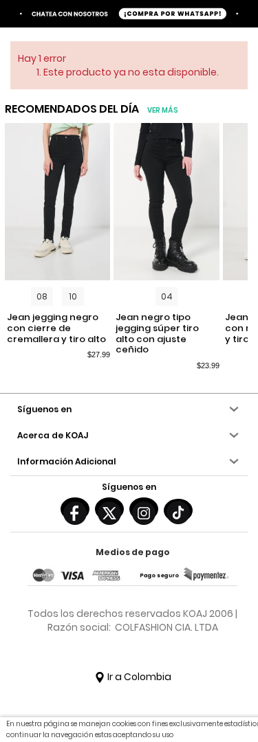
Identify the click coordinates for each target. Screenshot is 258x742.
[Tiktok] (178, 510)
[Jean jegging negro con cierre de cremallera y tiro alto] (57, 202)
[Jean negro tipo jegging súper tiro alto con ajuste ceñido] (166, 202)
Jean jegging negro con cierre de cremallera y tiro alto (56, 328)
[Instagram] (143, 509)
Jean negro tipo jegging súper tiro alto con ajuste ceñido (157, 333)
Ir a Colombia (138, 677)
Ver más (162, 110)
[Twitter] (109, 509)
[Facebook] (75, 509)
